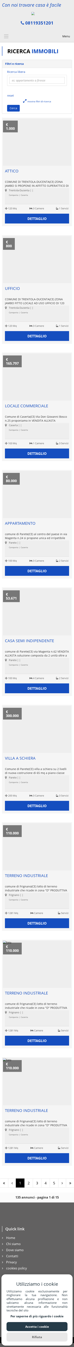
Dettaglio (37, 218)
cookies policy (16, 1268)
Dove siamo (15, 1250)
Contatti (12, 1256)
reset (10, 95)
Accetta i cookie (37, 1327)
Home (10, 1238)
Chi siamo (13, 1244)
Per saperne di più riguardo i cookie (37, 1316)
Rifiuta (37, 1337)
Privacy (11, 1262)
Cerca (13, 108)
